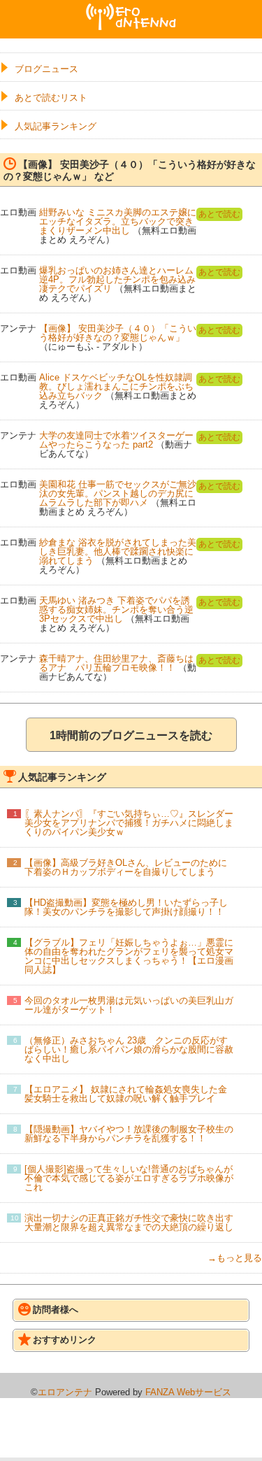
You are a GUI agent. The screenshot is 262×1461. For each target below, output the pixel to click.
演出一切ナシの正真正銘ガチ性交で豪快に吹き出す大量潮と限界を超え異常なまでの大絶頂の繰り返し (128, 1222)
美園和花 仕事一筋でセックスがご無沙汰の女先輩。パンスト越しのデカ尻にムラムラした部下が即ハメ (117, 493)
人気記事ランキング (55, 126)
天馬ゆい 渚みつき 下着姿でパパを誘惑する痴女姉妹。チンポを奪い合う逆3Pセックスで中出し (116, 609)
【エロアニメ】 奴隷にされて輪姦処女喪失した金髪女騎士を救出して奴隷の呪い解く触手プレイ (125, 1094)
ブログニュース (46, 69)
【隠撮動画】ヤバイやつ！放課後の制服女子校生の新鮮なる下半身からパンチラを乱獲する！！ (128, 1133)
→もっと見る (235, 1258)
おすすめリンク (64, 1339)
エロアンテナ (131, 9)
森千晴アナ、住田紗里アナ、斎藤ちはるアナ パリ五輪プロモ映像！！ (116, 663)
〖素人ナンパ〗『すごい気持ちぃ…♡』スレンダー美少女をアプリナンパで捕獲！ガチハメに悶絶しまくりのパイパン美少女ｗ (128, 822)
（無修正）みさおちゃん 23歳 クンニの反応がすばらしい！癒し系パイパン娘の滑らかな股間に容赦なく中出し (128, 1049)
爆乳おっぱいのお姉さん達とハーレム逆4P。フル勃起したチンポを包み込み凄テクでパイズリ (117, 279)
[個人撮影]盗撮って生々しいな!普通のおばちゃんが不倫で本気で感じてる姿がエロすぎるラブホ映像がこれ (128, 1178)
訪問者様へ (55, 1309)
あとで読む (219, 214)
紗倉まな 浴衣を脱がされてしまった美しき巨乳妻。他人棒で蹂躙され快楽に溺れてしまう (117, 551)
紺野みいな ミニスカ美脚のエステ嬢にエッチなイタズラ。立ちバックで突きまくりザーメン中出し (117, 221)
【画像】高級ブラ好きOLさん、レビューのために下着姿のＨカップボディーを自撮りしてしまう (125, 867)
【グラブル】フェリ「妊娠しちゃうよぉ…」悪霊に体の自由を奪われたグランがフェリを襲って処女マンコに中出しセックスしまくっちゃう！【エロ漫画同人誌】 (128, 956)
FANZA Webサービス (188, 1392)
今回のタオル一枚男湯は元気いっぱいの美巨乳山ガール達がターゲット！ (128, 1005)
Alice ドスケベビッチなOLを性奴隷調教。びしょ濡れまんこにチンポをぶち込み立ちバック (116, 386)
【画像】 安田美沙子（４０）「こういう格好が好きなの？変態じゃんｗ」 (117, 333)
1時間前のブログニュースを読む (131, 735)
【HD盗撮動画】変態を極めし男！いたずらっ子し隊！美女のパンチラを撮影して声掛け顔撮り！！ (126, 907)
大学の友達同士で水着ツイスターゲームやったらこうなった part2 (116, 440)
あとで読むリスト (51, 97)
